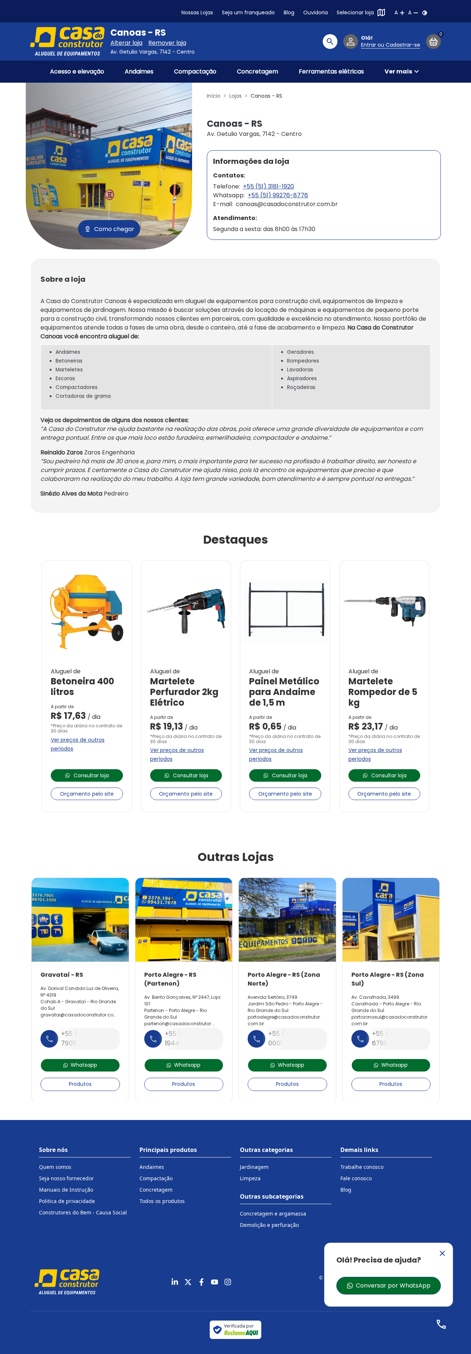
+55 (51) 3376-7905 (84, 1038)
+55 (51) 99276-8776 (278, 195)
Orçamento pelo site (87, 793)
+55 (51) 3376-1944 (188, 1038)
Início (213, 96)
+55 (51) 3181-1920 (268, 186)
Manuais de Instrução (66, 1189)
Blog (289, 12)
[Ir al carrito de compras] (433, 41)
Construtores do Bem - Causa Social (83, 1212)
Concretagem (257, 71)
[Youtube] (214, 1282)
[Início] (67, 41)
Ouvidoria (315, 12)
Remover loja (167, 43)
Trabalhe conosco (361, 1166)
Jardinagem (254, 1166)
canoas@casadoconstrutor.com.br (287, 204)
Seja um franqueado (248, 12)
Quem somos (55, 1166)
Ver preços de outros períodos (78, 744)
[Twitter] (188, 1282)
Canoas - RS (138, 33)
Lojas (235, 96)
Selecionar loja (355, 12)
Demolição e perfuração (269, 1224)
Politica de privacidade (67, 1201)
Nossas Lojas (197, 12)
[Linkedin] (174, 1282)
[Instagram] (227, 1282)
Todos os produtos (162, 1201)
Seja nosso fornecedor (66, 1178)
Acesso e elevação (77, 71)
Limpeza (250, 1178)
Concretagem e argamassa (273, 1213)
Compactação (195, 71)
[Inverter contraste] (425, 12)
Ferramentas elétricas (331, 71)
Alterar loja (126, 43)
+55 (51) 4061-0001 (290, 1038)
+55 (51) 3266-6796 (395, 1038)
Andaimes (139, 71)
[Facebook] (201, 1282)
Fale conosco (356, 1178)
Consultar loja (91, 775)
